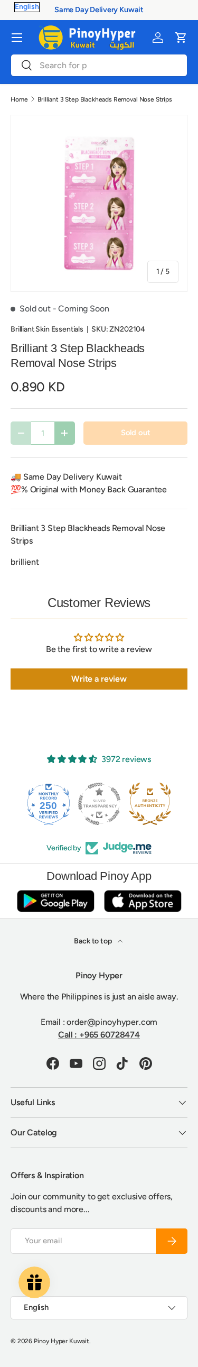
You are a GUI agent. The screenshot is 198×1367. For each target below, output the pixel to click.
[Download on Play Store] (55, 901)
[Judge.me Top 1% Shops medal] (161, 804)
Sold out (135, 432)
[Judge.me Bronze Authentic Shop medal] (110, 804)
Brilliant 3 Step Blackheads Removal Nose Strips (104, 99)
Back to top (93, 941)
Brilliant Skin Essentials (47, 329)
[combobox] (99, 65)
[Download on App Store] (142, 901)
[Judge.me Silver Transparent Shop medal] (60, 804)
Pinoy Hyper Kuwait (61, 1341)
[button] (181, 37)
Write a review (99, 679)
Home (19, 99)
